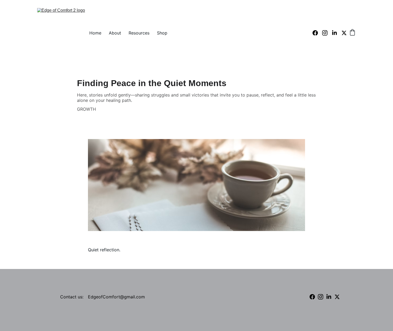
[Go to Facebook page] (317, 33)
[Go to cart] (352, 33)
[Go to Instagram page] (327, 33)
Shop (162, 33)
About (115, 33)
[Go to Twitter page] (344, 33)
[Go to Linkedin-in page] (336, 33)
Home (95, 33)
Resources (139, 33)
